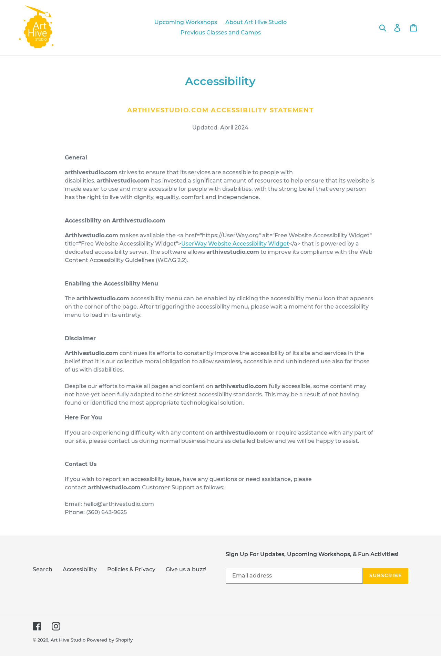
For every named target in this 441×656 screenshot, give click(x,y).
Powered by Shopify (110, 640)
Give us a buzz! (186, 569)
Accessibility (80, 569)
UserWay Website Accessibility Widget (235, 243)
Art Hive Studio (68, 640)
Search (42, 569)
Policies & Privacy (131, 569)
